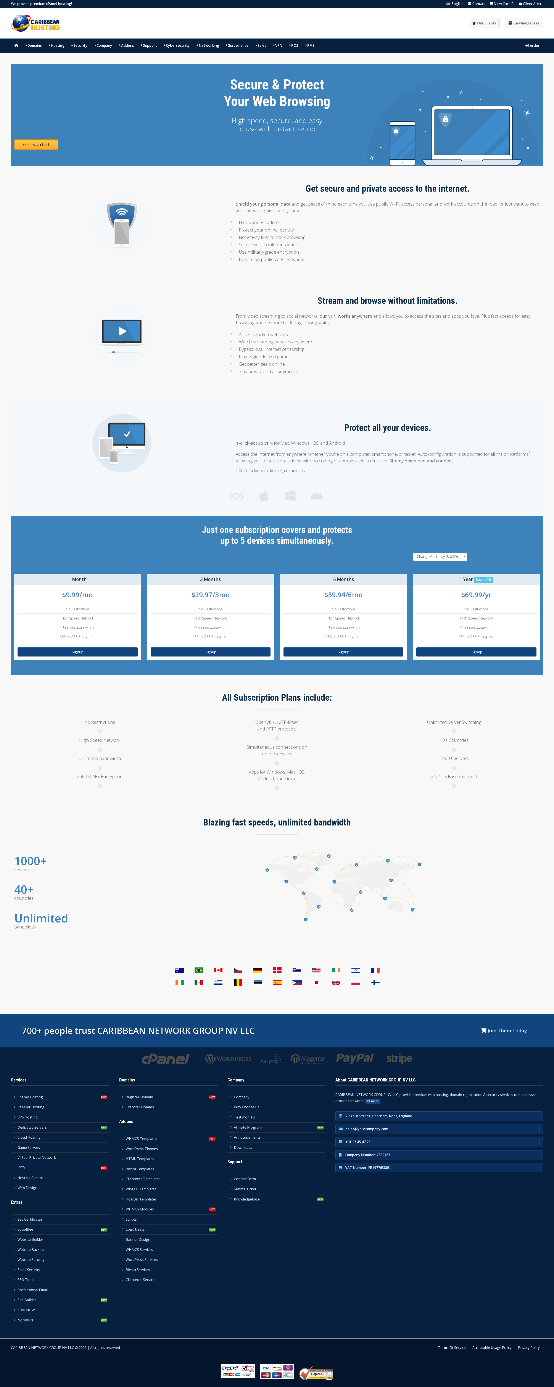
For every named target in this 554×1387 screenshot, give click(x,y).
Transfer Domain (140, 1107)
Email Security (29, 1269)
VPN (278, 45)
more (374, 1101)
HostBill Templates (141, 1199)
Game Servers (29, 1147)
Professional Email (33, 1289)
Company (104, 45)
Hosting (57, 45)
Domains (34, 45)
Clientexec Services (141, 1279)
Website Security (31, 1259)
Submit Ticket (245, 1189)
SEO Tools (26, 1279)
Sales (262, 45)
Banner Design (138, 1239)
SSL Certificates (30, 1219)
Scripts (131, 1219)
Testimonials (244, 1117)
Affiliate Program (248, 1127)
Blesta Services (138, 1269)
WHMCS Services (139, 1249)
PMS (310, 45)
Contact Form (245, 1178)
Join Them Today (507, 1030)
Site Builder (27, 1299)
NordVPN (25, 1320)
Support (150, 45)
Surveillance (238, 45)
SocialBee (25, 1229)
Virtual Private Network (37, 1157)
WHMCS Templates (141, 1138)
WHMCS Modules (140, 1209)
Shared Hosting (30, 1097)
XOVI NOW (26, 1310)
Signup (77, 652)
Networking (209, 45)
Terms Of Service (452, 1347)
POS (294, 45)
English (458, 3)
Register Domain (139, 1097)
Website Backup (31, 1249)
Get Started (36, 144)
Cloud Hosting (29, 1137)
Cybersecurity (178, 45)
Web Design (27, 1187)
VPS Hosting (28, 1117)
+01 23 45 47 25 (357, 1141)
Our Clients (486, 23)
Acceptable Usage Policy (491, 1347)
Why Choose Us (246, 1107)
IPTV (21, 1167)
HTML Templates (140, 1158)
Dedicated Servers (32, 1127)
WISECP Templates (141, 1189)
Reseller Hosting (31, 1107)
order (535, 45)
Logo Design (136, 1229)
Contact (478, 3)
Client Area (532, 3)
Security (80, 45)
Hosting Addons (30, 1177)
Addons (127, 45)
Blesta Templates (140, 1169)
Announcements (247, 1137)
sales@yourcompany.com (367, 1128)
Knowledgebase (526, 23)
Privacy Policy (529, 1347)
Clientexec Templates (143, 1178)
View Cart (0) (504, 3)
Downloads (243, 1147)
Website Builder (30, 1239)
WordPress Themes (142, 1148)
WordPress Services (142, 1259)
